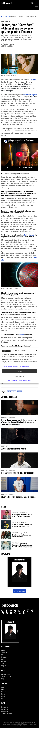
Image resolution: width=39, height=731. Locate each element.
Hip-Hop (4, 692)
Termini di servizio (7, 713)
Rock (3, 698)
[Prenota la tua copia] (19, 572)
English (3, 666)
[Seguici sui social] (2, 611)
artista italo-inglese (30, 95)
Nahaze (19, 392)
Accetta (19, 371)
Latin (3, 696)
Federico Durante (8, 44)
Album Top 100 (6, 677)
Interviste (5, 21)
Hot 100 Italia (5, 674)
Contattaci (4, 709)
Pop (2, 690)
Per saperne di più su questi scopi (21, 366)
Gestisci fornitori (8, 366)
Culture (3, 661)
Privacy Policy (5, 711)
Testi (2, 663)
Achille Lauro (11, 392)
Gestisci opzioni (19, 376)
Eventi (3, 659)
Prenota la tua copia (19, 591)
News (3, 650)
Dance (3, 694)
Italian (3, 687)
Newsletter (4, 707)
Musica (3, 655)
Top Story (15, 512)
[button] (36, 351)
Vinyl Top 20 (5, 679)
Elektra (33, 80)
